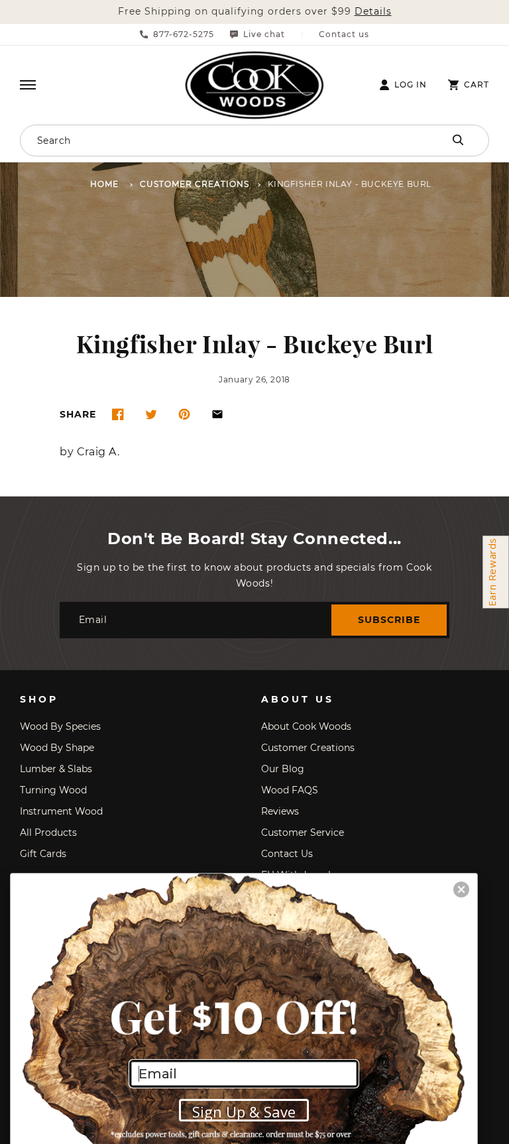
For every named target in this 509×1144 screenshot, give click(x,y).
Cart (476, 85)
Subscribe (389, 620)
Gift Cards (43, 853)
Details (373, 12)
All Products (48, 832)
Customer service (302, 832)
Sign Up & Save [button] (244, 1111)
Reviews (280, 811)
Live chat (264, 34)
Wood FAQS (289, 790)
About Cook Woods (306, 726)
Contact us (344, 34)
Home (104, 184)
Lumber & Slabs (56, 768)
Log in (410, 85)
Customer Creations (194, 184)
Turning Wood (53, 790)
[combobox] (208, 140)
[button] (27, 84)
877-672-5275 (183, 34)
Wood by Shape (57, 747)
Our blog (282, 768)
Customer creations (308, 747)
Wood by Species (60, 726)
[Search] (458, 139)
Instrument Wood (61, 811)
